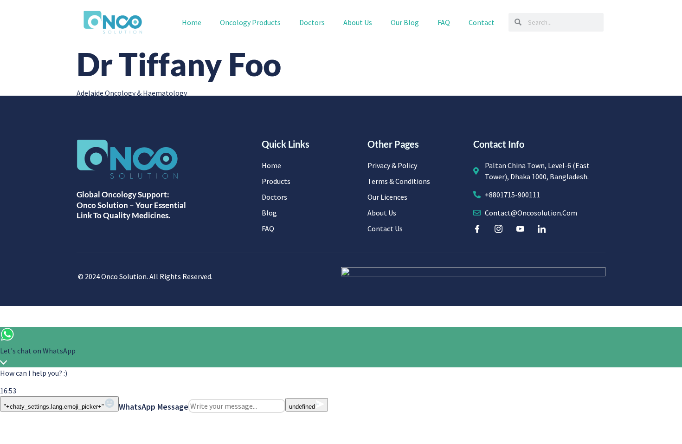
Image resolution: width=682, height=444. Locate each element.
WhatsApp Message (153, 406)
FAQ (444, 22)
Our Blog (405, 22)
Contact (482, 22)
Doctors (312, 22)
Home (191, 22)
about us (357, 22)
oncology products (250, 22)
